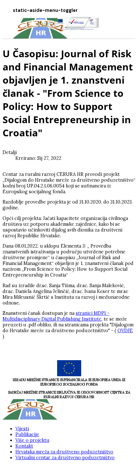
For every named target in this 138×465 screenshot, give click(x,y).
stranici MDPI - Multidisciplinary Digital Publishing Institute (56, 316)
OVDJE (125, 330)
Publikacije (27, 434)
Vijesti (22, 429)
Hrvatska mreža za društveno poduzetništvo (64, 452)
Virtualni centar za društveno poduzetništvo (65, 457)
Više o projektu (32, 440)
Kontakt (24, 446)
